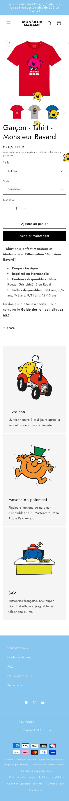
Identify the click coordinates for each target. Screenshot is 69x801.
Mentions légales (56, 783)
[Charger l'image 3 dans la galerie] (52, 112)
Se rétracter (15, 685)
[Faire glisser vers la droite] (65, 113)
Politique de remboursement (48, 764)
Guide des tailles (18, 657)
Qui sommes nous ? (20, 676)
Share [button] (11, 328)
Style (6, 181)
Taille (6, 163)
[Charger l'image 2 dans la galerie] (34, 112)
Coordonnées (36, 790)
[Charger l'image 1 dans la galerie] (17, 112)
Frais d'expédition (28, 152)
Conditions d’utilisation (22, 777)
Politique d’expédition (51, 777)
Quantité (8, 200)
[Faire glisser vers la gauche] (4, 113)
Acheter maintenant (34, 236)
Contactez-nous (17, 648)
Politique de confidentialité (36, 771)
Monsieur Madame (25, 759)
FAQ (10, 666)
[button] (8, 23)
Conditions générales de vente (24, 783)
